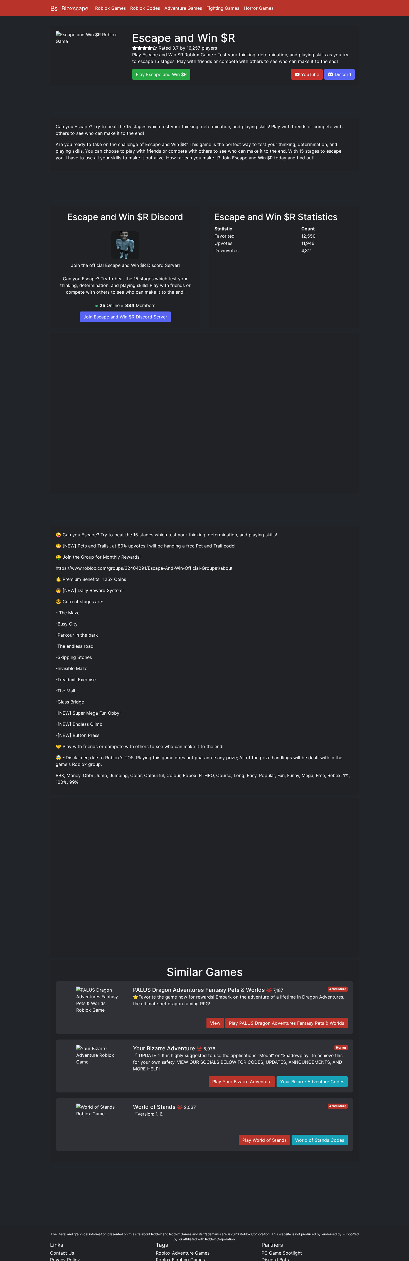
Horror (341, 1047)
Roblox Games (110, 8)
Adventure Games (183, 8)
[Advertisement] (204, 100)
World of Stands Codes (319, 1140)
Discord (343, 74)
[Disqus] (204, 880)
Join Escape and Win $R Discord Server (125, 317)
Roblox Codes (145, 8)
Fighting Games (222, 8)
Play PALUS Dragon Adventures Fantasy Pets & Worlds (286, 1023)
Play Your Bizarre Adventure (242, 1081)
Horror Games (259, 8)
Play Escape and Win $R (161, 74)
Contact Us (62, 1253)
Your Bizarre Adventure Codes (312, 1081)
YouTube (310, 74)
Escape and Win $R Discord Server (142, 265)
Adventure (337, 989)
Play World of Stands (264, 1140)
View (215, 1023)
